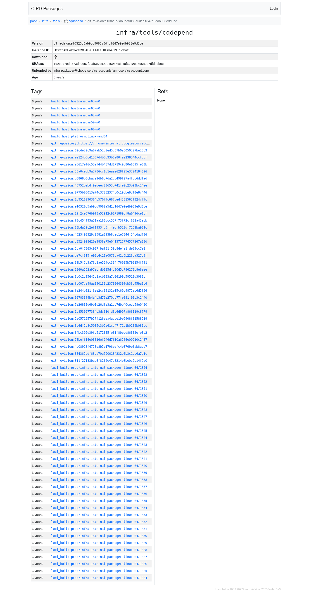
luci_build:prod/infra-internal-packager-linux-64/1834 (99, 508)
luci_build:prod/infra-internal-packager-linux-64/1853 (99, 374)
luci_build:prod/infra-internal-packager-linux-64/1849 (99, 402)
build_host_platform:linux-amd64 (79, 136)
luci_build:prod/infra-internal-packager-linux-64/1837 (99, 487)
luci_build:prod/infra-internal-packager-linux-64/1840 (99, 466)
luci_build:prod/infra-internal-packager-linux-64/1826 (99, 564)
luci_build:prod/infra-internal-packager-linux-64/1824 (99, 578)
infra (45, 21)
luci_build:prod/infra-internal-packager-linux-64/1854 (99, 367)
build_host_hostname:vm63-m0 (75, 108)
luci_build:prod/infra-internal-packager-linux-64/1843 (99, 444)
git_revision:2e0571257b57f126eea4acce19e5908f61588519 (99, 318)
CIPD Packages (47, 8)
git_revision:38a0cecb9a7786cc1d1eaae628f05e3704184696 (99, 171)
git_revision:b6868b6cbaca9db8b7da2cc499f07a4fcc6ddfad (99, 178)
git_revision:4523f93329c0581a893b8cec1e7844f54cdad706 (99, 234)
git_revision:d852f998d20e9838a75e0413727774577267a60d (99, 241)
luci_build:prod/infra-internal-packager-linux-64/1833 (99, 515)
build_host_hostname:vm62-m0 (75, 115)
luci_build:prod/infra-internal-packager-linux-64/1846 (99, 423)
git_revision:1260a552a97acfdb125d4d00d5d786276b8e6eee (99, 269)
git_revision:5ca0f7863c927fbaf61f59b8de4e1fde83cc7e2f (99, 248)
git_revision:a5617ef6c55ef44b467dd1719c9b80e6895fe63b (99, 164)
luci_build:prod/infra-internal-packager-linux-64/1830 (99, 536)
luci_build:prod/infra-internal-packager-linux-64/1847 (99, 416)
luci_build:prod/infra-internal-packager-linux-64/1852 (99, 381)
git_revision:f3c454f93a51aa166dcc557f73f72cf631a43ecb (99, 220)
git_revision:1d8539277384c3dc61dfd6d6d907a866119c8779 (99, 311)
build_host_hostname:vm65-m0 (75, 101)
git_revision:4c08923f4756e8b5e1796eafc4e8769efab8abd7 (99, 346)
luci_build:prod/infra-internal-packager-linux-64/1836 (99, 494)
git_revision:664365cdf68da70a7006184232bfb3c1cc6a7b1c (99, 353)
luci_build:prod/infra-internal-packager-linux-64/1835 (99, 501)
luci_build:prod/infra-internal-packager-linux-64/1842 (99, 451)
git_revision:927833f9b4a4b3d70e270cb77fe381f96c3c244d (99, 297)
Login (274, 8)
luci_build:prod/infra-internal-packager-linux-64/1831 (99, 529)
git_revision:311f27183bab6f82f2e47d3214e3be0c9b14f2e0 (99, 360)
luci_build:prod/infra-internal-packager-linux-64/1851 (99, 388)
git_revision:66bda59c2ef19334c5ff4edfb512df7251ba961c (99, 227)
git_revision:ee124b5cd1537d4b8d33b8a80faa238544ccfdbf (99, 157)
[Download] (55, 56)
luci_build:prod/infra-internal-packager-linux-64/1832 (99, 522)
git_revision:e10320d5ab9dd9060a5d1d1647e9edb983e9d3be (99, 206)
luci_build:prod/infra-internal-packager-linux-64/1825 (99, 571)
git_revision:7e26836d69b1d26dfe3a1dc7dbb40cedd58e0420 (99, 304)
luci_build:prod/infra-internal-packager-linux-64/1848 (99, 409)
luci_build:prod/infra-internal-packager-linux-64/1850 (99, 395)
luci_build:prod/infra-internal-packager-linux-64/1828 (99, 550)
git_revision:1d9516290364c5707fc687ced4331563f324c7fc (99, 199)
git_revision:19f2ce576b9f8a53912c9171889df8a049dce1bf (99, 213)
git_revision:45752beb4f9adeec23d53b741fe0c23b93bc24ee (99, 185)
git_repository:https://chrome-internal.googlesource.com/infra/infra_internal (120, 143)
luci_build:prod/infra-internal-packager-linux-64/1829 (99, 543)
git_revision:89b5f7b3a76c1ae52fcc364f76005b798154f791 (99, 262)
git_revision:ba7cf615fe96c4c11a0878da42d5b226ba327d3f (99, 255)
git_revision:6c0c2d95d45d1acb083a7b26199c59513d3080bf (99, 276)
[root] (34, 21)
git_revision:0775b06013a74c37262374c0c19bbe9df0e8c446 (99, 192)
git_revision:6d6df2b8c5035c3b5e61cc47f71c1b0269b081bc (99, 325)
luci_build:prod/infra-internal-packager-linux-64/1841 (99, 458)
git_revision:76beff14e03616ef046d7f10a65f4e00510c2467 (99, 339)
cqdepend (75, 21)
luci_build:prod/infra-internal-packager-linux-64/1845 (99, 430)
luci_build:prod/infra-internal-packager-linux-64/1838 (99, 480)
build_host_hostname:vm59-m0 (75, 122)
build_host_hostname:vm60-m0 (75, 129)
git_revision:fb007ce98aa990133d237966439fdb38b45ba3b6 (99, 283)
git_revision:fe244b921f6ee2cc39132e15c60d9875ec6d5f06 (99, 290)
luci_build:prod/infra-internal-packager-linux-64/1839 (99, 473)
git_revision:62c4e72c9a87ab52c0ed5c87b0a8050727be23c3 (99, 150)
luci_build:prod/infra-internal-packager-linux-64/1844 (99, 437)
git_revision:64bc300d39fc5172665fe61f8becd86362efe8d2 (99, 332)
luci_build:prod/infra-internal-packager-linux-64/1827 (99, 557)
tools (56, 21)
